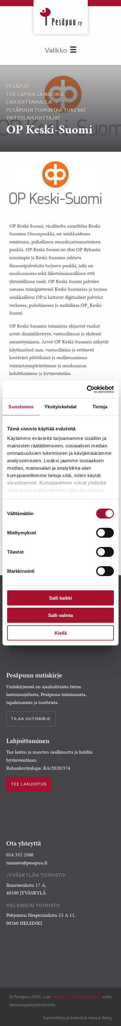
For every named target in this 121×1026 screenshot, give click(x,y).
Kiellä (61, 632)
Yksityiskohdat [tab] (60, 406)
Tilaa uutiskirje (31, 718)
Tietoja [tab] (99, 406)
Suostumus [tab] (21, 406)
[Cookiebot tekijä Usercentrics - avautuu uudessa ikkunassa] (87, 389)
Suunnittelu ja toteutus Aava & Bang (77, 1017)
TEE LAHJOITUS (29, 784)
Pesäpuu (61, 17)
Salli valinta (60, 615)
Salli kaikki (60, 597)
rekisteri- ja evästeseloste (76, 996)
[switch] (105, 532)
